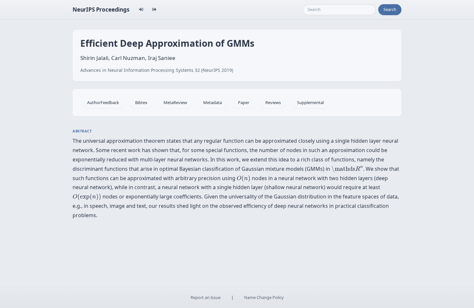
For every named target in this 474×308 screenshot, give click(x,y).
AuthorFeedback (103, 102)
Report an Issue (206, 297)
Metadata (212, 102)
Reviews (273, 102)
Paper (243, 102)
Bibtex (141, 102)
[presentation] (347, 169)
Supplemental (310, 102)
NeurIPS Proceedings (101, 9)
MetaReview (175, 102)
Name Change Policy (264, 297)
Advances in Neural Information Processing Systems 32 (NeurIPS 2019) (156, 70)
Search (389, 9)
